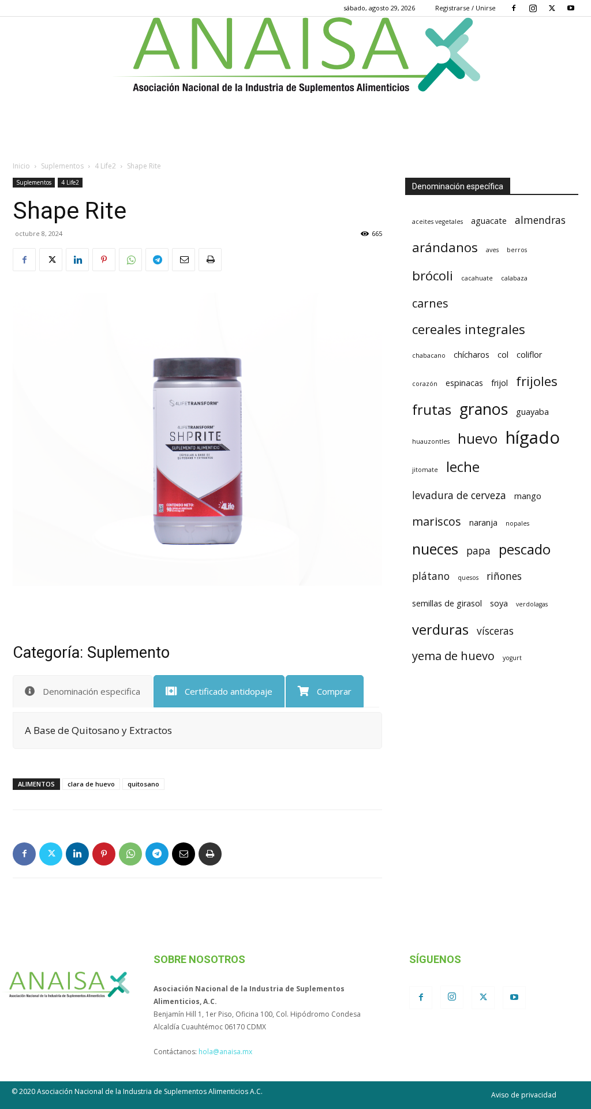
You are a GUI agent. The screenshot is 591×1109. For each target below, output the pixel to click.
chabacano (429, 355)
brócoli (432, 275)
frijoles (537, 380)
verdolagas (532, 604)
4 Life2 (105, 166)
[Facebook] (513, 8)
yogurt (512, 658)
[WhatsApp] (130, 259)
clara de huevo (91, 784)
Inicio (21, 166)
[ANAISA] (295, 55)
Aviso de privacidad (523, 1095)
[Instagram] (532, 8)
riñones (504, 576)
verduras (440, 629)
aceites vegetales (437, 222)
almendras (540, 220)
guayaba (532, 411)
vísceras (495, 631)
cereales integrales (468, 329)
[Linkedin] (77, 259)
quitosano (143, 784)
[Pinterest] (103, 259)
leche (463, 467)
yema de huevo (453, 656)
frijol (499, 382)
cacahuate (477, 278)
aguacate (489, 220)
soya (499, 603)
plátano (431, 576)
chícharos (471, 354)
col (503, 354)
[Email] (183, 259)
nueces (435, 549)
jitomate (425, 470)
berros (517, 250)
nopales (517, 523)
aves (492, 250)
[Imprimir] (210, 259)
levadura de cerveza (459, 495)
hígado (533, 437)
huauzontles (431, 441)
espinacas (464, 382)
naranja (483, 522)
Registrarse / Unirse (465, 7)
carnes (430, 303)
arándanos (445, 247)
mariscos (436, 521)
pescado (525, 549)
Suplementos (62, 166)
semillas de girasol (447, 603)
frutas (431, 409)
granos (483, 409)
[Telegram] (157, 259)
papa (478, 550)
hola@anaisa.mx (225, 1051)
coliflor (529, 354)
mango (527, 495)
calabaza (514, 278)
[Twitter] (551, 8)
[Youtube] (570, 8)
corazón (424, 384)
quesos (468, 578)
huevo (478, 438)
